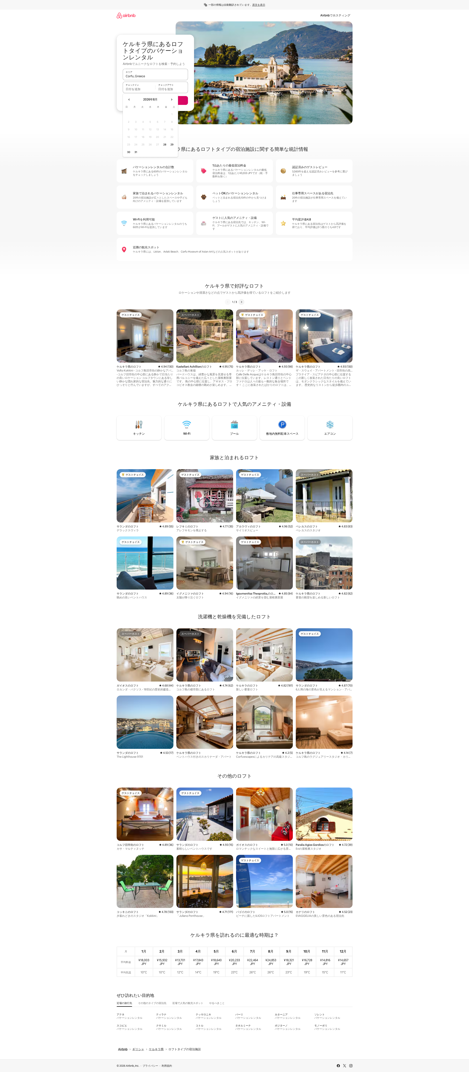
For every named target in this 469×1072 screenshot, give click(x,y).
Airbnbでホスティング (335, 15)
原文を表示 (258, 4)
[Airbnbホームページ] (126, 15)
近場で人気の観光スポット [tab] (187, 1003)
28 (164, 144)
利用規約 (167, 1065)
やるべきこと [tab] (217, 1003)
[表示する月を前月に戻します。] (129, 99)
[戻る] (228, 302)
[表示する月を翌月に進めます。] (171, 99)
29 (171, 144)
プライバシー (150, 1065)
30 (128, 152)
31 (136, 152)
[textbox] (139, 89)
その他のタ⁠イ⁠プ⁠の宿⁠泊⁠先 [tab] (152, 1003)
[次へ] (241, 302)
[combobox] (155, 76)
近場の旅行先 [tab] (124, 1003)
